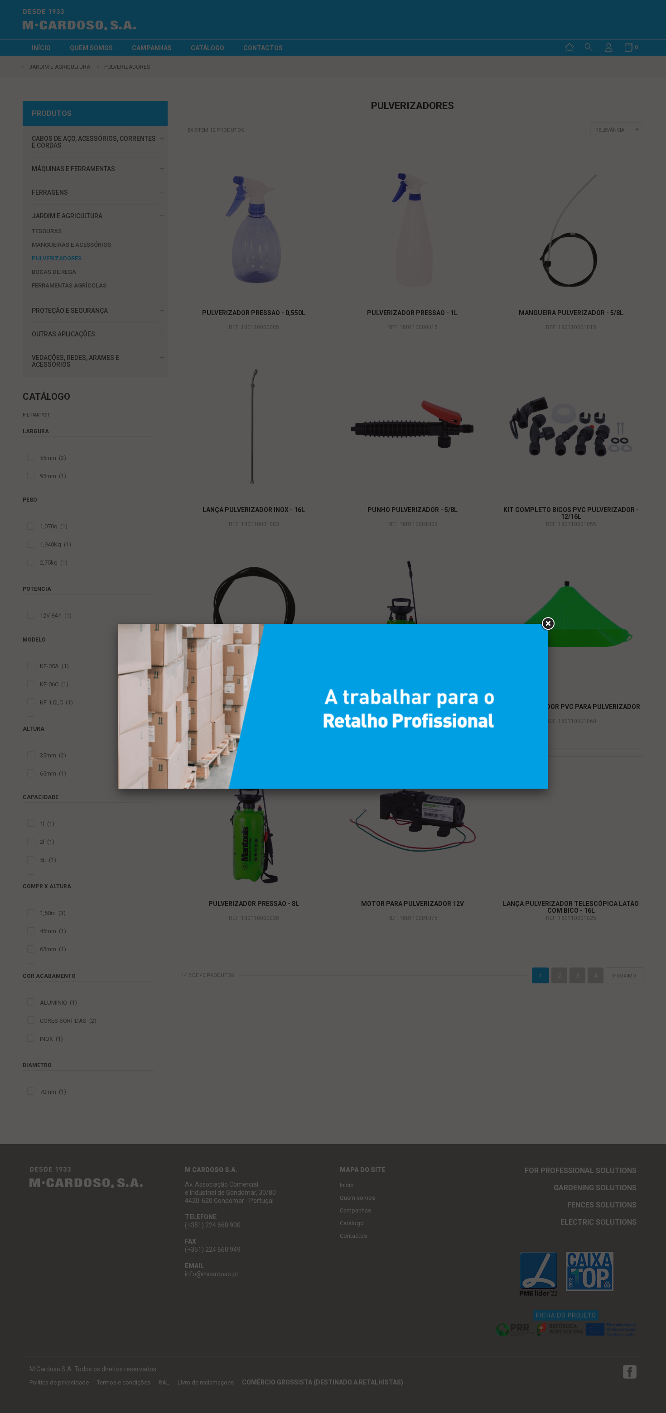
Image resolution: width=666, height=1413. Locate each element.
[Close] (548, 624)
